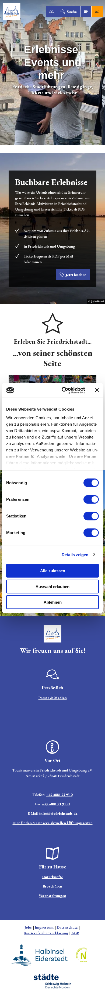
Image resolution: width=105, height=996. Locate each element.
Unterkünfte (52, 876)
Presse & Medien (52, 697)
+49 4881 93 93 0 (59, 794)
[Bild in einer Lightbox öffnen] (52, 633)
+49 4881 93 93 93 (56, 804)
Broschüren (52, 886)
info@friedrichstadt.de (58, 813)
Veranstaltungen (52, 895)
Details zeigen (75, 554)
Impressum (44, 927)
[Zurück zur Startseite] (11, 11)
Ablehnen (53, 602)
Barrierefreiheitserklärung (46, 932)
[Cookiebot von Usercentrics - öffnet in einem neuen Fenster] (63, 390)
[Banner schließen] (97, 390)
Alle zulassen (52, 570)
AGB (75, 932)
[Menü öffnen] (86, 11)
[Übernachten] (97, 11)
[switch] (91, 499)
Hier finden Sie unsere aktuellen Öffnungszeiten (53, 822)
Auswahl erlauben (52, 586)
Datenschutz (67, 927)
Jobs (28, 927)
